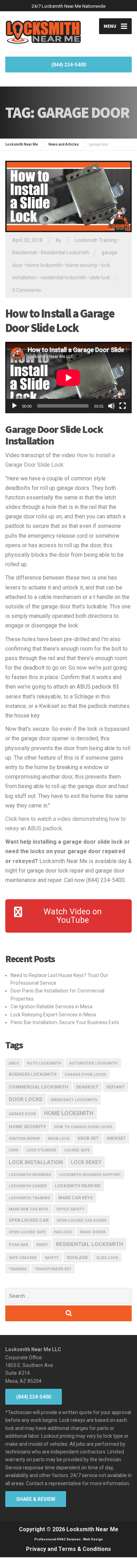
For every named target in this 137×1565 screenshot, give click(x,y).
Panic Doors (93, 1232)
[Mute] (111, 405)
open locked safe (27, 1232)
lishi (13, 1150)
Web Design (93, 1539)
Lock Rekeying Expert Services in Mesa (53, 1014)
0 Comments (26, 290)
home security (81, 265)
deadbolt (87, 1087)
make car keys (75, 1197)
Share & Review (35, 1499)
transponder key (53, 1269)
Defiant (115, 1087)
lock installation (36, 1162)
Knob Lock (59, 1138)
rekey (42, 1245)
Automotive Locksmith (93, 1063)
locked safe (77, 1150)
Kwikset (116, 1138)
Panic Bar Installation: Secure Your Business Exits (65, 1022)
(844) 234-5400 (68, 65)
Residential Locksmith (65, 252)
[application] (68, 377)
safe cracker (23, 1258)
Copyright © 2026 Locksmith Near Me (68, 1529)
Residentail (24, 252)
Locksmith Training (96, 240)
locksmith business (30, 1175)
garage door (22, 1114)
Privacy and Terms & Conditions (68, 1549)
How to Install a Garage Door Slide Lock (59, 320)
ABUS (14, 1063)
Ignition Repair (24, 1138)
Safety (52, 1258)
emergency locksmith (74, 1100)
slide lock (100, 277)
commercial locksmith (38, 1087)
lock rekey (86, 1162)
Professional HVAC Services (57, 1539)
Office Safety (70, 1209)
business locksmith (33, 1074)
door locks (26, 1099)
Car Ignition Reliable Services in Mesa (51, 1006)
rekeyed (24, 861)
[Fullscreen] (122, 405)
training (18, 1269)
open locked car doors (81, 1220)
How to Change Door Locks (83, 1127)
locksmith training (29, 1198)
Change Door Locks (85, 1074)
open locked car (28, 1220)
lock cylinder (41, 1150)
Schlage (77, 1257)
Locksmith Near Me (77, 1185)
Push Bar (18, 1245)
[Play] (14, 405)
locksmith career (28, 1186)
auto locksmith (44, 1063)
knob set (88, 1138)
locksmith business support (90, 1175)
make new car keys (28, 1209)
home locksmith (44, 265)
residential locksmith (63, 277)
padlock (63, 1232)
